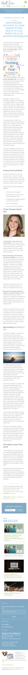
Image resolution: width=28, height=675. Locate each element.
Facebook (6, 499)
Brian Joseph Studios (16, 669)
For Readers (5, 624)
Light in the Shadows (14, 491)
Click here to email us (9, 646)
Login (21, 6)
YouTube (12, 499)
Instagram (20, 497)
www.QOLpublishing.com (8, 664)
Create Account (15, 6)
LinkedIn (13, 497)
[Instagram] (3, 6)
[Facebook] (7, 6)
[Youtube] (9, 6)
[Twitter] (5, 6)
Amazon (12, 493)
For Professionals (7, 627)
